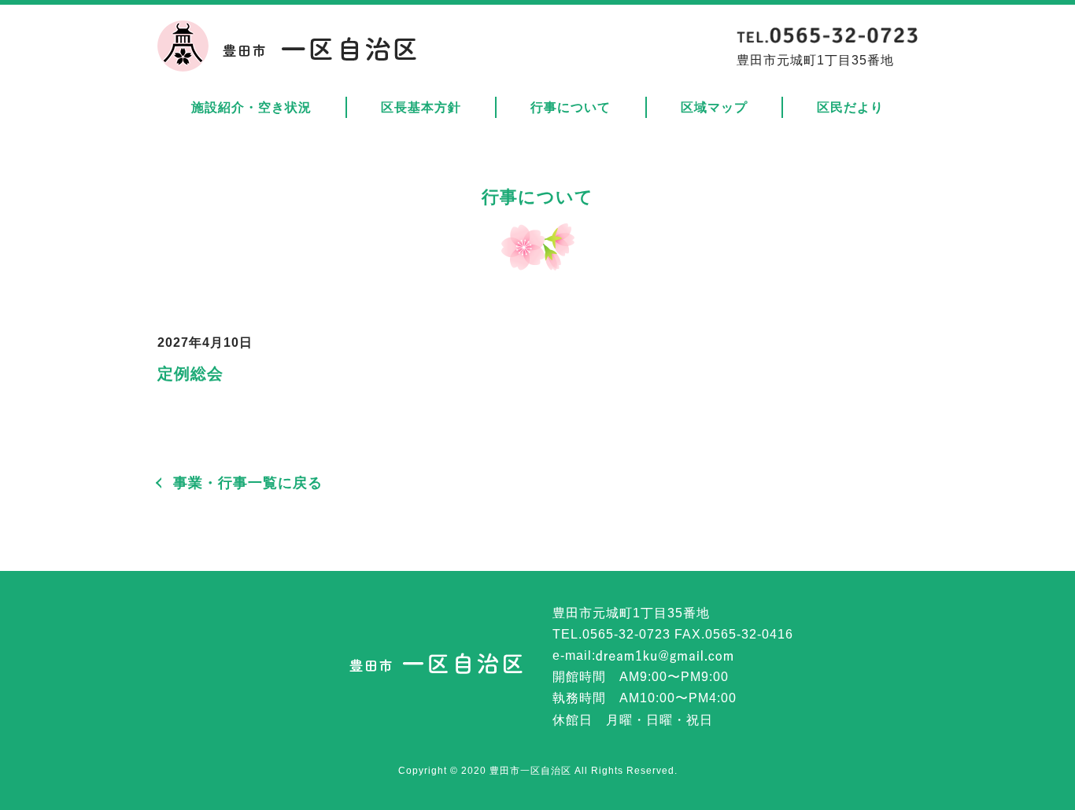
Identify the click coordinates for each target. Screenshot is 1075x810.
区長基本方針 (421, 107)
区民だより (850, 107)
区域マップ (714, 107)
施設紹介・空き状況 (251, 107)
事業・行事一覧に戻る (248, 483)
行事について (570, 107)
